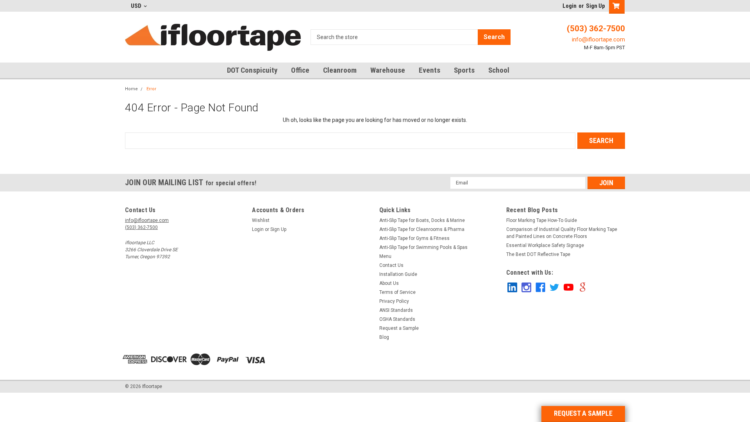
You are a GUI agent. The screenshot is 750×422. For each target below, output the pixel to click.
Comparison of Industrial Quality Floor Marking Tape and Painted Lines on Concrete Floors (561, 233)
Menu (385, 256)
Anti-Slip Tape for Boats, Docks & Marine (422, 220)
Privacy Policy (394, 301)
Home (131, 88)
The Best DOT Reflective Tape (538, 254)
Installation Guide (398, 274)
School (498, 70)
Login (569, 5)
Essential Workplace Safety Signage (545, 245)
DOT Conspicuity (252, 70)
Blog (384, 337)
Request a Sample (399, 328)
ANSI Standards (396, 310)
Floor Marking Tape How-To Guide (541, 220)
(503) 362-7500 (596, 28)
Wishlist (261, 220)
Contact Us (391, 265)
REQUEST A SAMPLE (583, 413)
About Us (389, 283)
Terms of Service (397, 292)
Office (300, 70)
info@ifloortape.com (598, 39)
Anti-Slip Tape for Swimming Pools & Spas (423, 247)
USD (137, 5)
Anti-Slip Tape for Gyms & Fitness (414, 238)
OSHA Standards (397, 319)
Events (429, 70)
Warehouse (387, 70)
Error (151, 88)
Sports (464, 70)
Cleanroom (340, 70)
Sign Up (595, 5)
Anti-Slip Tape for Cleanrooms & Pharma (421, 229)
